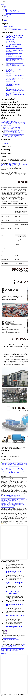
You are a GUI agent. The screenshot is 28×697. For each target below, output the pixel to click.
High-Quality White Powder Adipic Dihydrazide (12, 503)
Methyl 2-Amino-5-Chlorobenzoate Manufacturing (12, 504)
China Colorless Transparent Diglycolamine (10, 495)
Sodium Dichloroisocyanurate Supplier (9, 505)
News (4, 15)
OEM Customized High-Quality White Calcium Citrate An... (15, 95)
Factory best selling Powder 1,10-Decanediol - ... (14, 592)
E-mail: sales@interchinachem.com (11, 639)
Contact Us (6, 16)
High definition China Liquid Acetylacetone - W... (15, 616)
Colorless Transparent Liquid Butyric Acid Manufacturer (14, 78)
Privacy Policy (20, 645)
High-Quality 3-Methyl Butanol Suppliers (10, 646)
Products (5, 9)
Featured (5, 20)
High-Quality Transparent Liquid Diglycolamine (11, 502)
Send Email (3, 653)
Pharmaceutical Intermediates (13, 11)
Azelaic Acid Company (12, 164)
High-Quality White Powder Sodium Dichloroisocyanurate (13, 647)
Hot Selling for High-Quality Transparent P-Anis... (14, 627)
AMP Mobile (13, 645)
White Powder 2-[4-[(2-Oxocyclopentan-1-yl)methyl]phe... (14, 47)
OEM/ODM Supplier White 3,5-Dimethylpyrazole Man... (14, 582)
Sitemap (7, 645)
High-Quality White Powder (11, 650)
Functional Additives (11, 10)
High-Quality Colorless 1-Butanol (8, 500)
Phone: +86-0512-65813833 (9, 638)
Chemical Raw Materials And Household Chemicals (15, 29)
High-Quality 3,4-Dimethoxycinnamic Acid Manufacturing (14, 499)
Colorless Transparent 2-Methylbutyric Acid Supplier (13, 498)
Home (4, 6)
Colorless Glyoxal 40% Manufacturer (9, 496)
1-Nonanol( (14, 649)
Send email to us (4, 143)
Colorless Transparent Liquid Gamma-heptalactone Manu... (15, 60)
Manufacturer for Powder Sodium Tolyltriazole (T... (14, 571)
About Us (5, 7)
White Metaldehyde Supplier (7, 507)
